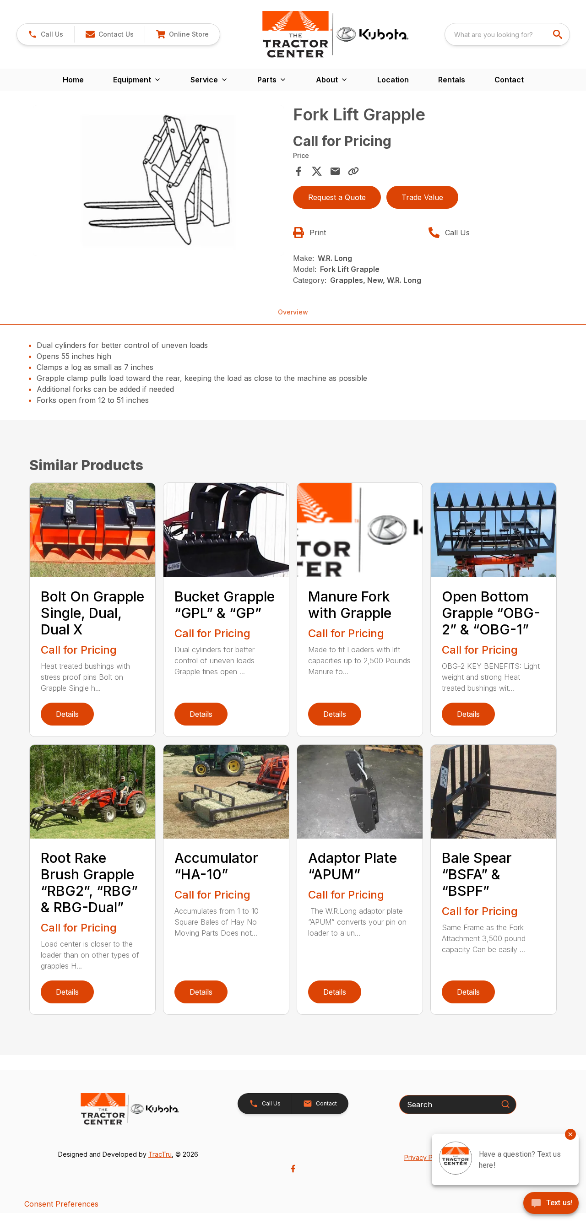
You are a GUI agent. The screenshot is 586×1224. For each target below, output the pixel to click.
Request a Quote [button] (337, 197)
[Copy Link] (353, 171)
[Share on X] (316, 171)
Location (393, 79)
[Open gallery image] (158, 180)
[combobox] (507, 34)
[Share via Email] (335, 171)
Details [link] (67, 714)
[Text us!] (551, 1203)
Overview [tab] (293, 312)
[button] (45, 34)
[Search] (505, 1104)
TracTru (160, 1154)
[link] (182, 34)
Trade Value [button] (422, 197)
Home (73, 79)
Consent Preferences (61, 1203)
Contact (509, 79)
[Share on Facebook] (298, 171)
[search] (559, 34)
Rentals (451, 79)
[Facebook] (293, 1168)
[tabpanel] (158, 182)
